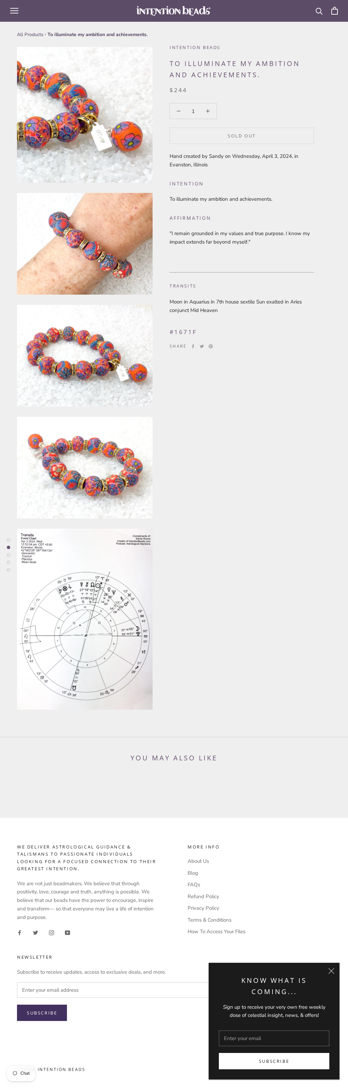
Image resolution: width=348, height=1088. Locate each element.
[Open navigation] (14, 11)
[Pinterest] (211, 346)
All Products (30, 34)
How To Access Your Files (216, 931)
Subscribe (274, 1061)
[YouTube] (67, 932)
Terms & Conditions (209, 920)
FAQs (194, 884)
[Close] (331, 971)
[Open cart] (334, 11)
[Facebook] (193, 346)
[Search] (319, 10)
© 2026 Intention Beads (51, 1069)
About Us (198, 861)
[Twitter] (202, 346)
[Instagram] (51, 932)
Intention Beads (195, 47)
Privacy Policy (203, 908)
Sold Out (242, 136)
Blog (193, 873)
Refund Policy (203, 896)
